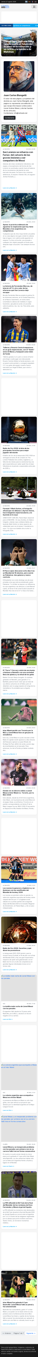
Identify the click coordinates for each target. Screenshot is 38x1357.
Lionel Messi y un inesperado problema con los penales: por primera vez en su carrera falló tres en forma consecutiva (19, 1149)
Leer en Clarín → (8, 1166)
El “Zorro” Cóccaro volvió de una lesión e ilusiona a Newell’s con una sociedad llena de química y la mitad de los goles (19, 672)
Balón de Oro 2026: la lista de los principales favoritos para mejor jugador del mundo (16, 450)
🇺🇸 (35, 2)
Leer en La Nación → (10, 188)
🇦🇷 (26, 2)
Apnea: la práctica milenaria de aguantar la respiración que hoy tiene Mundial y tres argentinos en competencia (18, 228)
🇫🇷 (32, 2)
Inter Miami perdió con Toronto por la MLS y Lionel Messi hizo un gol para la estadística (18, 732)
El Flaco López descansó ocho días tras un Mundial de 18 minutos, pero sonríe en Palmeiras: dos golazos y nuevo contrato (19, 574)
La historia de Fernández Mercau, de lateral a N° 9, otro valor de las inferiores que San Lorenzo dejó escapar (17, 289)
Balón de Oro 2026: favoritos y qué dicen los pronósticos (17, 949)
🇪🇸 (29, 2)
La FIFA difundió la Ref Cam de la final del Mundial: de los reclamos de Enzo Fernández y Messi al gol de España (18, 1205)
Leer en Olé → (8, 1019)
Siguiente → (30, 1333)
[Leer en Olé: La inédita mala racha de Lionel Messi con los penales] (19, 988)
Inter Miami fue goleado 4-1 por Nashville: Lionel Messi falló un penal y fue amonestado (18, 1304)
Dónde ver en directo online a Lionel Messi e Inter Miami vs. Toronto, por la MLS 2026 (18, 793)
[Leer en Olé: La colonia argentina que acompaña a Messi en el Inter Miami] (19, 1077)
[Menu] (34, 6)
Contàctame (9, 118)
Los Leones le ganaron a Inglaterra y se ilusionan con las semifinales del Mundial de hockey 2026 (19, 890)
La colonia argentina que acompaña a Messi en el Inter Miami (18, 1096)
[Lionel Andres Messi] (5, 6)
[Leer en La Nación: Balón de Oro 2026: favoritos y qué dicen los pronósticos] (19, 930)
